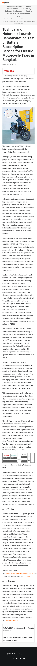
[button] (33, 2)
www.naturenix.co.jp (13, 620)
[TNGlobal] (5, 3)
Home (18, 16)
